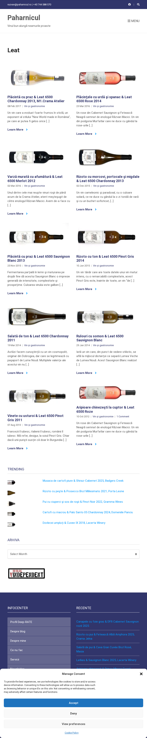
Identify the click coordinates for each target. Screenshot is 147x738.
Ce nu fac (16, 650)
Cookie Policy (71, 732)
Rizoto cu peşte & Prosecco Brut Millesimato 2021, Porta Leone (83, 491)
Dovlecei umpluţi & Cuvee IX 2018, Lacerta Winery (74, 523)
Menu (135, 21)
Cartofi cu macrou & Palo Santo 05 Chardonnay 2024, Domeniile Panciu (88, 512)
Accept (73, 703)
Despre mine (18, 640)
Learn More (15, 129)
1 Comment (123, 416)
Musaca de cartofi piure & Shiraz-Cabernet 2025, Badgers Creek (83, 480)
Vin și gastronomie (34, 106)
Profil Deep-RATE (21, 622)
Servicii (14, 659)
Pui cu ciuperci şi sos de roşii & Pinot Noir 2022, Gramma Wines (83, 501)
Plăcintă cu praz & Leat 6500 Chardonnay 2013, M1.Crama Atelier (36, 99)
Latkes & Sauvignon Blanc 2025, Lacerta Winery (106, 660)
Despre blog (17, 631)
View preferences (73, 724)
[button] (141, 674)
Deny (73, 713)
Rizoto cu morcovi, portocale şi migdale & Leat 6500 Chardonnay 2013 (107, 179)
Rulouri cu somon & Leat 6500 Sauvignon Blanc (99, 338)
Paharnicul (23, 18)
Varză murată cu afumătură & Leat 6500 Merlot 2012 (35, 179)
